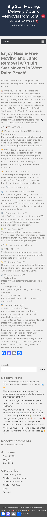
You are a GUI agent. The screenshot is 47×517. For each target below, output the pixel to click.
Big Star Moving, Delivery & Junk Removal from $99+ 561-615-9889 (21, 13)
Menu (5, 41)
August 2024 (9, 456)
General (7, 492)
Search (4, 365)
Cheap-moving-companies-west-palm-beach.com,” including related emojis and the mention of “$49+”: (23, 394)
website (21, 335)
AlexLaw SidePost (11, 485)
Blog (5, 488)
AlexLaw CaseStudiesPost (15, 478)
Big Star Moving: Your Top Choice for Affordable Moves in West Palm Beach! (22, 383)
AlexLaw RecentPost (13, 481)
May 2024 (8, 459)
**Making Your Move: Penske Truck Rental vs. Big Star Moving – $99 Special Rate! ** (24, 431)
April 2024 (8, 463)
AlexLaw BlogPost (12, 474)
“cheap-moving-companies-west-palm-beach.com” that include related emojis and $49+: (22, 403)
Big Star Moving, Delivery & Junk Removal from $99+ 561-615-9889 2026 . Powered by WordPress (23, 510)
